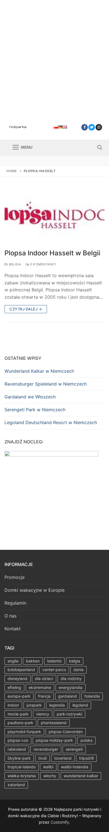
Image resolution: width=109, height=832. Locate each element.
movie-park (18, 714)
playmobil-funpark (24, 731)
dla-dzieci (44, 678)
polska (86, 740)
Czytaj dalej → (26, 309)
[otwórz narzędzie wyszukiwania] (99, 147)
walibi (48, 766)
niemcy (42, 714)
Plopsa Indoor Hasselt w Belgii (52, 253)
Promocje (14, 577)
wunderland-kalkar (81, 775)
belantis (54, 661)
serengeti (74, 749)
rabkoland (17, 749)
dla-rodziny (71, 678)
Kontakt (12, 628)
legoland (80, 705)
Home (11, 171)
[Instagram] (99, 127)
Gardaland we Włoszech (30, 397)
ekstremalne (40, 687)
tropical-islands (21, 766)
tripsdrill (86, 758)
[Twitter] (91, 127)
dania (79, 669)
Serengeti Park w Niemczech (34, 409)
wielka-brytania (22, 775)
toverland (63, 758)
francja (44, 696)
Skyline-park (19, 758)
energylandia (70, 687)
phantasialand (54, 722)
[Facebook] (84, 127)
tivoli (42, 758)
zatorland (16, 784)
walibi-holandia (74, 766)
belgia (74, 661)
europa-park (19, 696)
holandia (92, 696)
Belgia (14, 264)
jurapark (34, 705)
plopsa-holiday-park (54, 740)
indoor (13, 705)
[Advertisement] (54, 57)
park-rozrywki (69, 714)
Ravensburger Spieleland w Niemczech (45, 384)
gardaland (67, 696)
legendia (57, 705)
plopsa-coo (18, 740)
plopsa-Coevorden (66, 731)
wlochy (49, 775)
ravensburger (46, 749)
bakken (33, 661)
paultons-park (20, 722)
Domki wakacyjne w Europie (34, 590)
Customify (60, 822)
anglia (13, 661)
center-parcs (54, 669)
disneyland (17, 678)
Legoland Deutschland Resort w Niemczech (50, 422)
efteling (14, 687)
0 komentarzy (42, 264)
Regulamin (15, 603)
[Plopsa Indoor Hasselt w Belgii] (54, 216)
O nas (10, 616)
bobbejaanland (21, 669)
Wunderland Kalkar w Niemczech (39, 371)
